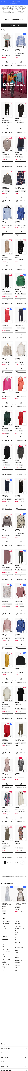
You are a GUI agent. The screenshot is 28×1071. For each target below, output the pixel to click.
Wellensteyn (18, 967)
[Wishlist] (22, 8)
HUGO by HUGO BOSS (6, 965)
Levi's (3, 970)
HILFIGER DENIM (6, 959)
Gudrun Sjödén (6, 951)
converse (4, 934)
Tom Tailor (17, 962)
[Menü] (2, 8)
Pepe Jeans (17, 944)
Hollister (4, 962)
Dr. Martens (5, 939)
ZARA (16, 970)
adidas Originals (6, 921)
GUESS (4, 954)
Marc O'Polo (18, 926)
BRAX (3, 926)
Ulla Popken (17, 965)
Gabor (3, 944)
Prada (16, 950)
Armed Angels (5, 923)
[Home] (2, 20)
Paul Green (17, 942)
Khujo (3, 967)
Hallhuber (4, 956)
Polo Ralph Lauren (19, 947)
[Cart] (25, 8)
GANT (3, 946)
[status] (14, 29)
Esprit (3, 941)
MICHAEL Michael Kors (19, 929)
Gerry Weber (5, 949)
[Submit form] (24, 12)
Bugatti (4, 928)
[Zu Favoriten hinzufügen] (11, 116)
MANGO (17, 921)
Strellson (17, 955)
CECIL (3, 931)
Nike (16, 934)
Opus (16, 939)
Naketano (17, 932)
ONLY (16, 937)
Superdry (17, 957)
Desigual (4, 936)
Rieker (16, 952)
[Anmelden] (19, 8)
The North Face (18, 960)
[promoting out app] (14, 83)
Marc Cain (17, 923)
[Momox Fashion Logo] (8, 8)
